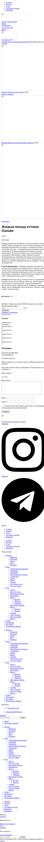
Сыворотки (14, 576)
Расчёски (13, 565)
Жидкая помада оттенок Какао (13, 92)
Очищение (14, 573)
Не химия (9, 624)
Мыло (12, 607)
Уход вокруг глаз (16, 584)
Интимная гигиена (17, 594)
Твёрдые (17, 601)
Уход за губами (15, 586)
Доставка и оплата (12, 535)
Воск (12, 563)
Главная (5, 42)
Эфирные (17, 603)
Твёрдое (17, 611)
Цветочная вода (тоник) (19, 575)
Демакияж (14, 571)
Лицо (10, 42)
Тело (7, 588)
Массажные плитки (17, 605)
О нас (8, 533)
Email (4, 402)
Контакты (9, 537)
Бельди (12, 590)
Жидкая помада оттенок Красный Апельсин (18, 143)
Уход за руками (15, 617)
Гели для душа (15, 592)
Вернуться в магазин (7, 824)
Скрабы (13, 582)
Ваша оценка (7, 373)
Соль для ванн (15, 615)
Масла (12, 598)
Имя (4, 398)
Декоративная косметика (21, 42)
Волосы (9, 555)
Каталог (9, 531)
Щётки (12, 619)
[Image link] (13, 420)
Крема (12, 578)
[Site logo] (15, 20)
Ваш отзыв (6, 380)
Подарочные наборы (13, 626)
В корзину (5, 310)
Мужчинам (10, 622)
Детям (8, 621)
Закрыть (3, 715)
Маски (12, 561)
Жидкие (17, 599)
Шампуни (13, 557)
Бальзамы (13, 559)
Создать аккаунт (6, 835)
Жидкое (17, 609)
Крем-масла (14, 596)
